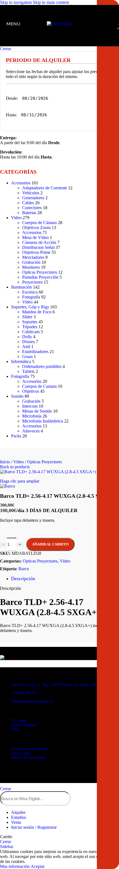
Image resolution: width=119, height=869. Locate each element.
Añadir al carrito (50, 544)
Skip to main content (51, 2)
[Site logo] (60, 23)
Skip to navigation (16, 2)
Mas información (15, 866)
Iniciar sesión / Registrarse (34, 827)
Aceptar (38, 866)
